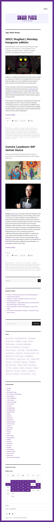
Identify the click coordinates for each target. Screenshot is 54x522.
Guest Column (11, 424)
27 (28, 490)
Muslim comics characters (16, 268)
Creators (9, 406)
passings (15, 368)
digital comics (10, 356)
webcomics (32, 371)
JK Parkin (9, 128)
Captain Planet (18, 129)
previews (21, 368)
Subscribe (36, 323)
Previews (9, 441)
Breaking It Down (12, 392)
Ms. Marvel (7, 268)
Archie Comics (10, 341)
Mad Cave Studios (11, 365)
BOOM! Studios (10, 344)
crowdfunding (10, 353)
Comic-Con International (13, 347)
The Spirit (13, 137)
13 (28, 484)
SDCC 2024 (14, 135)
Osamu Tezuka (8, 270)
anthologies (31, 338)
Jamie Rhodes (29, 265)
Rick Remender (35, 134)
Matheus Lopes (8, 134)
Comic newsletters (10, 509)
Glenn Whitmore (10, 359)
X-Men (34, 374)
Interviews (10, 427)
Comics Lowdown (27, 262)
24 (13, 490)
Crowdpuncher (11, 410)
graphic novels (21, 359)
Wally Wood (34, 137)
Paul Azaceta (24, 134)
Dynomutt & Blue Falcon (23, 131)
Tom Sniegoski (19, 137)
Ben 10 (13, 129)
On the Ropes (37, 268)
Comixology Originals (32, 350)
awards (25, 341)
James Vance (22, 265)
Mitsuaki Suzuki (35, 267)
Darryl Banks (26, 129)
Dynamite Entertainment (11, 131)
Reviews (9, 445)
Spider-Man (9, 371)
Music (8, 433)
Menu (46, 9)
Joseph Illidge (33, 132)
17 (13, 487)
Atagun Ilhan (8, 129)
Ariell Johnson (20, 264)
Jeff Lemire (25, 362)
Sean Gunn (20, 135)
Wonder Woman (25, 374)
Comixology (21, 350)
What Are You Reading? (12, 374)
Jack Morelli (16, 362)
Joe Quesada (36, 265)
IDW (28, 359)
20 (28, 487)
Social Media (10, 449)
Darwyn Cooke (32, 129)
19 (23, 487)
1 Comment (14, 138)
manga (26, 267)
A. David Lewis (13, 264)
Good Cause (10, 420)
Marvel (29, 267)
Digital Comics (11, 412)
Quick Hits (10, 443)
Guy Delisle (11, 265)
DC (37, 129)
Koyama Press (20, 267)
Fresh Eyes (10, 418)
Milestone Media (16, 134)
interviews (9, 362)
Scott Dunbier (8, 135)
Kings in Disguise (9, 267)
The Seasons (8, 137)
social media (32, 89)
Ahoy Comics (9, 338)
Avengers (18, 341)
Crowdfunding (11, 408)
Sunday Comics (11, 451)
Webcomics (10, 455)
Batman (30, 341)
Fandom (9, 416)
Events (9, 414)
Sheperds (33, 135)
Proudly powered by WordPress (20, 517)
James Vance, (14, 213)
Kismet (15, 267)
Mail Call (9, 429)
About (7, 505)
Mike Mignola (32, 365)
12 (23, 484)
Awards (9, 388)
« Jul (12, 496)
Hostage (17, 265)
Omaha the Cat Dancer (28, 268)
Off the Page (10, 435)
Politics (9, 439)
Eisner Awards (19, 356)
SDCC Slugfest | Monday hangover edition (21, 41)
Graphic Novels (11, 422)
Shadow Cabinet (27, 135)
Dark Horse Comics (29, 353)
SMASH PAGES (8, 517)
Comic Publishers (11, 398)
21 (33, 487)
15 (38, 484)
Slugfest (22, 128)
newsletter (15, 91)
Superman (24, 371)
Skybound (29, 368)
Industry (9, 426)
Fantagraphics (29, 356)
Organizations (11, 437)
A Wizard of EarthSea (30, 128)
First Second (35, 264)
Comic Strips (10, 400)
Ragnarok (29, 134)
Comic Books (10, 396)
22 (38, 487)
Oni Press (8, 368)
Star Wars (16, 371)
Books (8, 390)
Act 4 (36, 128)
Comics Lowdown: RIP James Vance (20, 148)
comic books (25, 347)
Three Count (10, 453)
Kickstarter (32, 362)
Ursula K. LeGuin (27, 137)
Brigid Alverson (10, 262)
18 (18, 487)
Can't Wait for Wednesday (23, 344)
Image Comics (26, 132)
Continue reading (10, 114)
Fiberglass (31, 131)
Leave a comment (36, 270)
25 (18, 490)
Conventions (10, 404)
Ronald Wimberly (21, 270)
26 (23, 490)
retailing (15, 270)
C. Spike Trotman (28, 264)
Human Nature (19, 132)
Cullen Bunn (19, 353)
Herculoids (12, 132)
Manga (9, 431)
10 (13, 484)
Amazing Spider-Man (21, 338)
